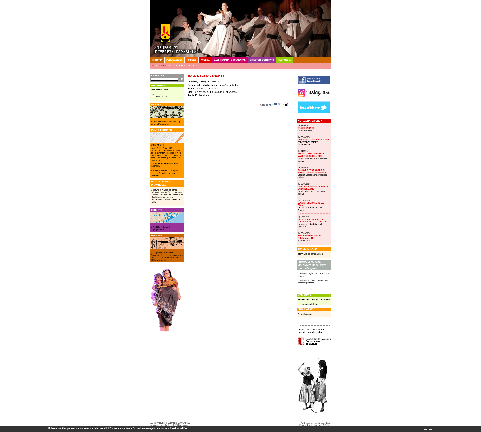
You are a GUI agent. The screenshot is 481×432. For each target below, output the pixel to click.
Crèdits (326, 425)
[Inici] (240, 28)
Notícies (191, 60)
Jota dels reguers (159, 90)
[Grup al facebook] (314, 83)
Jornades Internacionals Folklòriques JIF (309, 236)
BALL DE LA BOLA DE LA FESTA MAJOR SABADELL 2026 (313, 220)
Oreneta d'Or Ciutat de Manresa (313, 140)
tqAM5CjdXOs (161, 96)
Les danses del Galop (308, 304)
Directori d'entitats (262, 60)
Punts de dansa (305, 314)
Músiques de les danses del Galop (314, 299)
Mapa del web (305, 425)
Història (157, 60)
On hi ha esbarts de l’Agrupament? (161, 228)
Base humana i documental (230, 60)
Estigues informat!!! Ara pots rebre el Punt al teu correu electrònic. (164, 173)
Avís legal (326, 423)
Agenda (205, 60)
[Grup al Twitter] (314, 113)
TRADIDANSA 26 (306, 128)
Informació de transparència (310, 254)
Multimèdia (284, 60)
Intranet (317, 425)
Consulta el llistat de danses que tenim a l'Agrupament (166, 123)
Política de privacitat (310, 423)
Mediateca (304, 295)
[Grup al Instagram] (314, 98)
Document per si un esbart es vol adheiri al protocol (313, 281)
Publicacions (174, 60)
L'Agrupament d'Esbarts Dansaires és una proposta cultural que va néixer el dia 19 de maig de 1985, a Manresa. (167, 256)
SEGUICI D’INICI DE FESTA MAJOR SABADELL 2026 (311, 154)
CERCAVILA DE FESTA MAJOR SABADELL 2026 (313, 187)
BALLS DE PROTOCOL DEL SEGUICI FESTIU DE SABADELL (313, 171)
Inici (153, 65)
